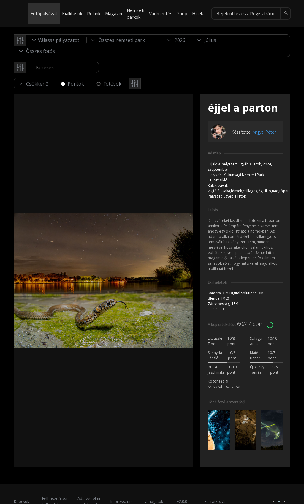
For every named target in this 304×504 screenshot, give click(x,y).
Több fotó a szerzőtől (226, 402)
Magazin (113, 13)
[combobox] (56, 40)
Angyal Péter (264, 132)
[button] (251, 13)
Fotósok (112, 83)
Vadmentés (160, 13)
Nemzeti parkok (135, 13)
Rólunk (93, 13)
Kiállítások (72, 13)
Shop (182, 13)
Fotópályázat (44, 13)
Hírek (197, 13)
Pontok (76, 83)
